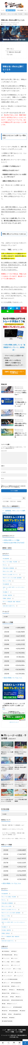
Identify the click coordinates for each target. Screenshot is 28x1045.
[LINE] (7, 311)
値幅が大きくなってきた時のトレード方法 (21, 435)
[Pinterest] (20, 311)
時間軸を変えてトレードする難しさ (21, 415)
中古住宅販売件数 (17, 982)
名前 (2, 465)
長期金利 (5, 1017)
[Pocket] (23, 308)
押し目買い (5, 996)
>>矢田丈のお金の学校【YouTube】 (13, 542)
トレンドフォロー (7, 968)
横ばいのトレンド (7, 1007)
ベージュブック (19, 975)
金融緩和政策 (18, 1014)
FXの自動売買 (7, 584)
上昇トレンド (6, 982)
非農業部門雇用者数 (7, 1021)
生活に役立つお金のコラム (10, 605)
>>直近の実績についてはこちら (12, 678)
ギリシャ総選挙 (16, 961)
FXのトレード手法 (8, 581)
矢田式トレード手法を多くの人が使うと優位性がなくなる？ (7, 769)
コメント (3, 450)
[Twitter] (11, 308)
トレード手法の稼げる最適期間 (21, 800)
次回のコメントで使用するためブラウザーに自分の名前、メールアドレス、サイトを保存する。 (13, 487)
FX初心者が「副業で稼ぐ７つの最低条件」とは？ (13, 825)
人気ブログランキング (14, 722)
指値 (13, 996)
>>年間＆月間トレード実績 (10, 540)
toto (17, 954)
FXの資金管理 (7, 558)
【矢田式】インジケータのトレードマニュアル (12, 829)
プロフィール (12, 501)
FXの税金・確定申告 (8, 595)
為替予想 (5, 1010)
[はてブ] (17, 308)
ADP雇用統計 (6, 951)
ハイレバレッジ (19, 972)
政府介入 (19, 996)
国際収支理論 (21, 989)
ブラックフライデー (7, 975)
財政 (11, 1014)
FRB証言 (15, 951)
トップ (2, 10)
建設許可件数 (6, 993)
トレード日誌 (18, 968)
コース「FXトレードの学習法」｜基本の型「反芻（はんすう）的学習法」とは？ (13, 833)
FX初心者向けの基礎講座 (10, 568)
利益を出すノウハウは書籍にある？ (7, 752)
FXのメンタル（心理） (9, 571)
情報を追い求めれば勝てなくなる (14, 53)
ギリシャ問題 (6, 961)
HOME (4, 13)
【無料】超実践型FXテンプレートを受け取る (14, 372)
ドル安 (4, 972)
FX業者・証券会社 (8, 598)
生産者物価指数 (14, 1010)
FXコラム (6, 565)
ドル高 (11, 972)
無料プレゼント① (11, 10)
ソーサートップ (16, 965)
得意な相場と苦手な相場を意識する (21, 424)
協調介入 (5, 989)
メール (3, 472)
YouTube (19, 501)
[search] (24, 498)
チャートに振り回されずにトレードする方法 (7, 800)
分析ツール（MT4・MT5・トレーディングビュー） (13, 588)
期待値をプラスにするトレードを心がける (21, 752)
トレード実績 (5, 501)
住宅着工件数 (6, 986)
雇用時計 (13, 1017)
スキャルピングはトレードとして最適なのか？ (21, 392)
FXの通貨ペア (7, 592)
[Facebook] (4, 308)
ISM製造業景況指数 (7, 954)
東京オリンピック (13, 1003)
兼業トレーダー (16, 986)
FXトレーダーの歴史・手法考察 (15, 14)
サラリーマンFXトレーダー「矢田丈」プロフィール (13, 838)
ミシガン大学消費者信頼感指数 (10, 979)
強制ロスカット (16, 993)
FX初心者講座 (20, 10)
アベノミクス (6, 958)
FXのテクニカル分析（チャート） (11, 574)
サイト (2, 478)
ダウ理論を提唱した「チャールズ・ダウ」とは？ (21, 404)
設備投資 (23, 1010)
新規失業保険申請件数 (18, 1000)
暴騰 (4, 1003)
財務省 (4, 1014)
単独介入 (13, 989)
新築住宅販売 (6, 1000)
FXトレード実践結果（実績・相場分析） (12, 601)
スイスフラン (6, 965)
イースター (15, 958)
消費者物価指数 (18, 1007)
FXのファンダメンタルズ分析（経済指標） (13, 577)
